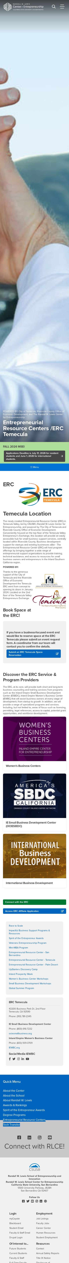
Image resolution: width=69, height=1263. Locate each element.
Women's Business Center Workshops (28, 978)
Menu (35, 467)
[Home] (23, 7)
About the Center (13, 1091)
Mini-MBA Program (18, 947)
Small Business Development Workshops (30, 983)
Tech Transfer (11, 1125)
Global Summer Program (21, 988)
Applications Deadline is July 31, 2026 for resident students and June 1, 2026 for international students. (32, 456)
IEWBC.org (14, 1047)
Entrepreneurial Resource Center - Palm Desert (33, 964)
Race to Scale (16, 925)
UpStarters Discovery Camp (23, 969)
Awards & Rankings (15, 1105)
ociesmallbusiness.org (20, 1033)
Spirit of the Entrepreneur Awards (26, 938)
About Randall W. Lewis (17, 1100)
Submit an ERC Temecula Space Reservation (26, 654)
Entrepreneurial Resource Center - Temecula (32, 960)
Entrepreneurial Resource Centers (24, 1120)
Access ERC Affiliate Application (22, 911)
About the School (13, 1095)
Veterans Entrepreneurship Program (27, 943)
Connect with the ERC (16, 902)
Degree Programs (14, 1115)
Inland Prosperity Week (21, 974)
